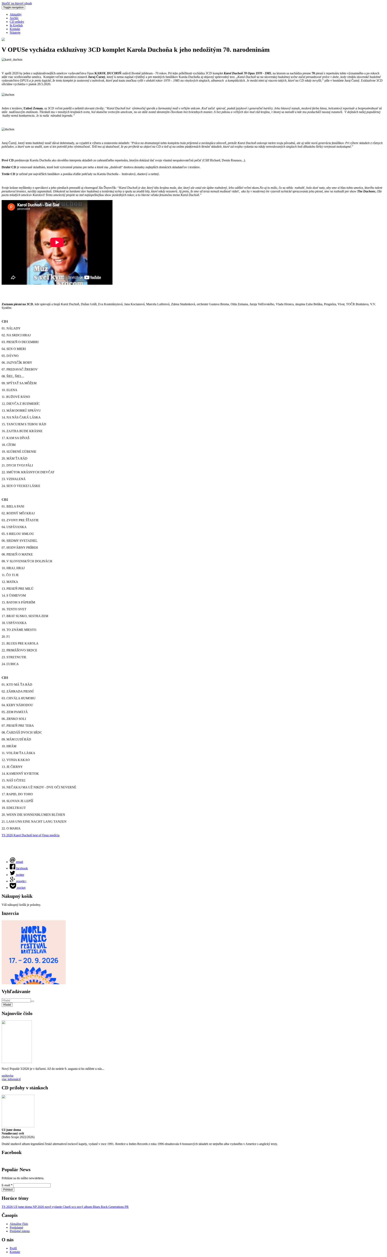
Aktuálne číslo (19, 1224)
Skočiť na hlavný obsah (17, 3)
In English (16, 25)
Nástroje (15, 32)
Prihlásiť (8, 1189)
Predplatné (16, 1227)
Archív (14, 18)
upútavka (7, 1075)
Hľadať (7, 1004)
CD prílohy (17, 21)
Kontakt (15, 29)
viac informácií (11, 1079)
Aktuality (16, 14)
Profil (13, 1248)
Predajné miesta (20, 1231)
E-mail (7, 1185)
